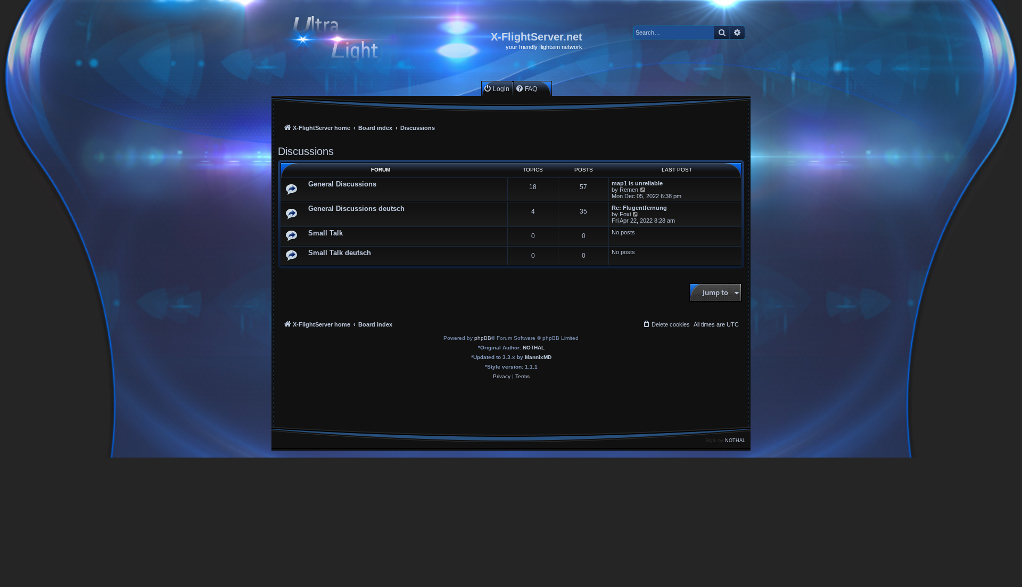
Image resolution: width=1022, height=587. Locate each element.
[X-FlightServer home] (344, 41)
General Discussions (342, 184)
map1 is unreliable (637, 183)
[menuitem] (496, 89)
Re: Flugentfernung (639, 208)
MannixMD (538, 357)
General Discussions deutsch (356, 209)
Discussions (306, 151)
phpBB (482, 338)
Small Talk (325, 233)
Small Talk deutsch (339, 253)
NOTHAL (534, 347)
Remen (629, 189)
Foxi (625, 214)
